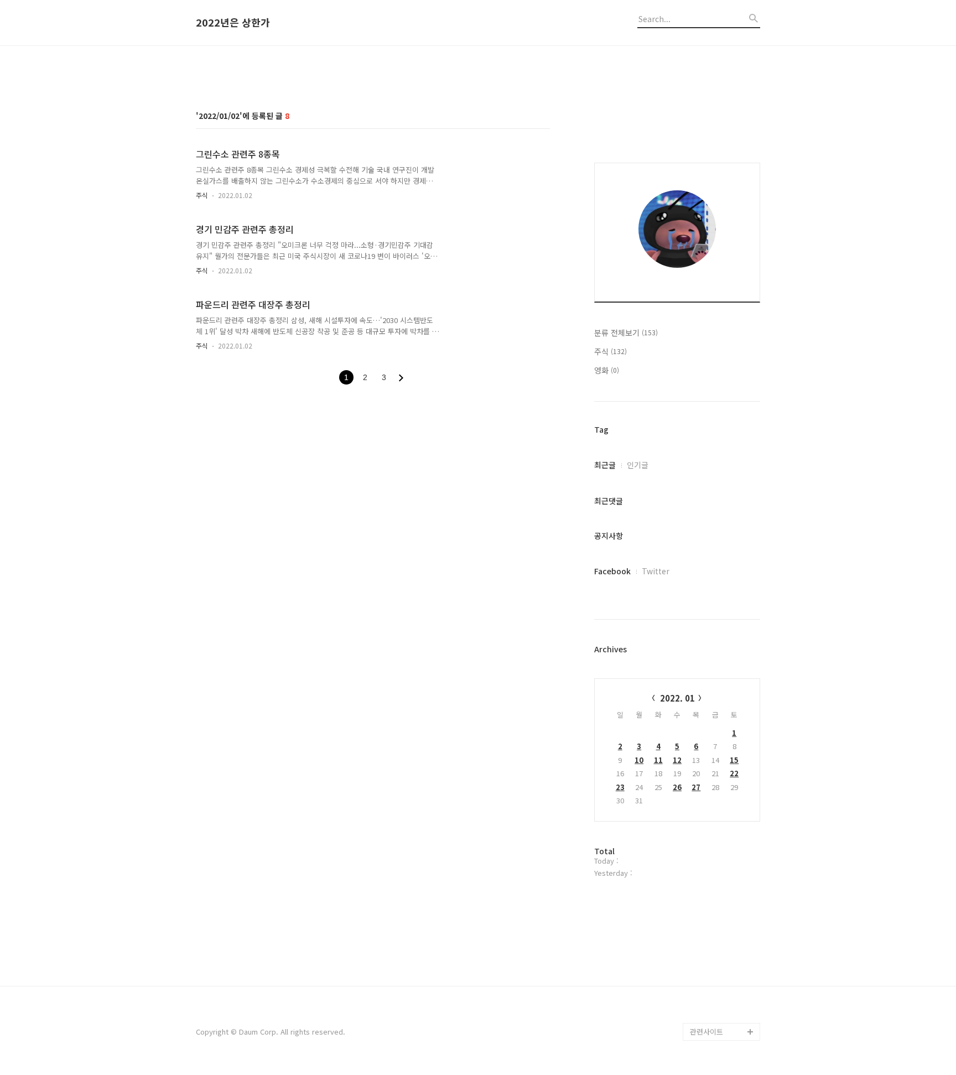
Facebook (612, 571)
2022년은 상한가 (233, 23)
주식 (202, 195)
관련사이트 (706, 1031)
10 (639, 760)
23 (620, 787)
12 (677, 760)
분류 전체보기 (626, 332)
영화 (606, 370)
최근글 (605, 464)
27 (696, 787)
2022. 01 (677, 698)
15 (734, 760)
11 (658, 760)
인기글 (637, 464)
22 (734, 773)
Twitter (655, 571)
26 (677, 787)
